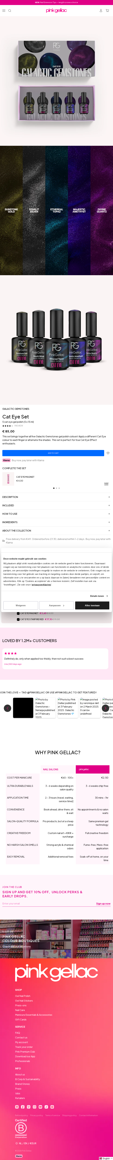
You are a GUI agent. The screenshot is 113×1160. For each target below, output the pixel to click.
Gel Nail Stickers (24, 1000)
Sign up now (103, 903)
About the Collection (16, 530)
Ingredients (10, 522)
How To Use (9, 513)
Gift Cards (20, 1019)
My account (21, 1042)
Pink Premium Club (25, 1051)
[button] (23, 708)
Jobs (17, 1093)
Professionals (22, 1061)
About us (20, 1074)
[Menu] (3, 10)
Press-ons (20, 1005)
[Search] (9, 10)
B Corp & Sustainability (27, 1079)
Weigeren (21, 605)
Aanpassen (55, 605)
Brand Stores (22, 1083)
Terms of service (52, 1115)
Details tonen (97, 596)
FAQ (17, 1032)
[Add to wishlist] (108, 453)
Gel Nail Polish (22, 995)
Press (18, 1088)
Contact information (88, 1115)
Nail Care (20, 1010)
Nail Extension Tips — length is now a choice (56, 2)
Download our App (25, 1056)
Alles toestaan (92, 605)
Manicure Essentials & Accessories (33, 1014)
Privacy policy (36, 1115)
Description (10, 496)
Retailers (20, 1098)
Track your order (24, 1046)
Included (8, 505)
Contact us (21, 1037)
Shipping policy (69, 1115)
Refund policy (21, 1115)
